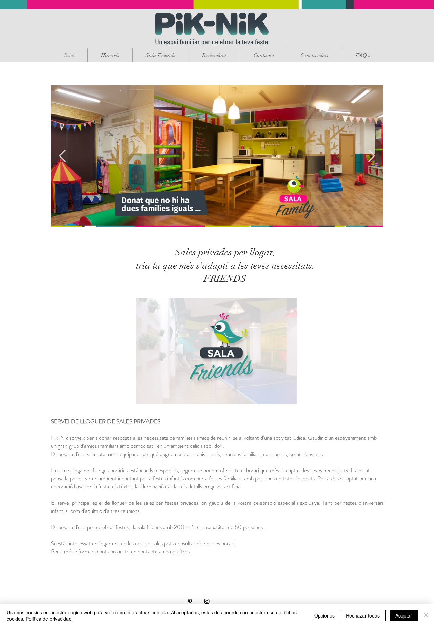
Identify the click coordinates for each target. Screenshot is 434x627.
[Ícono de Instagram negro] (206, 601)
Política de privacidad (49, 618)
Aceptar (403, 615)
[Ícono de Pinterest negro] (189, 601)
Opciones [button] (324, 615)
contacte (148, 551)
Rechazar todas (363, 615)
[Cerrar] (426, 615)
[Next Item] (371, 156)
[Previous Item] (62, 156)
